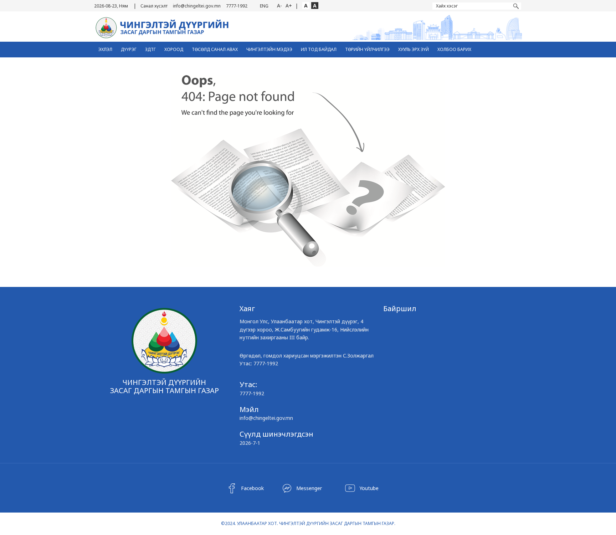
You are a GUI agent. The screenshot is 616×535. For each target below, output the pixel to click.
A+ (289, 5)
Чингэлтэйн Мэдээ (269, 49)
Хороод (173, 49)
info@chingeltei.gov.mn (197, 6)
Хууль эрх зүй (413, 49)
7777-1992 (236, 6)
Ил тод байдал (319, 49)
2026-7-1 (250, 442)
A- (279, 5)
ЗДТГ (150, 49)
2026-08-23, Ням (111, 6)
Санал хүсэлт (154, 6)
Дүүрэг (129, 49)
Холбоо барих (454, 49)
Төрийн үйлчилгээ (367, 49)
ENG (264, 6)
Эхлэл (105, 49)
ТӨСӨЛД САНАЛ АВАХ (215, 49)
